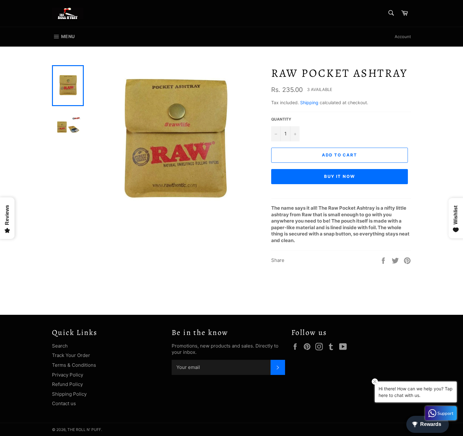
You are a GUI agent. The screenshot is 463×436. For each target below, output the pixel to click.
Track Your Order (71, 355)
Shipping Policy (69, 394)
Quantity (281, 119)
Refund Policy (67, 384)
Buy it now (339, 176)
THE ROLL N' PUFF (84, 429)
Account (403, 36)
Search (60, 346)
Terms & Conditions (74, 365)
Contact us (64, 403)
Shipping (309, 102)
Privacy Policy (67, 375)
